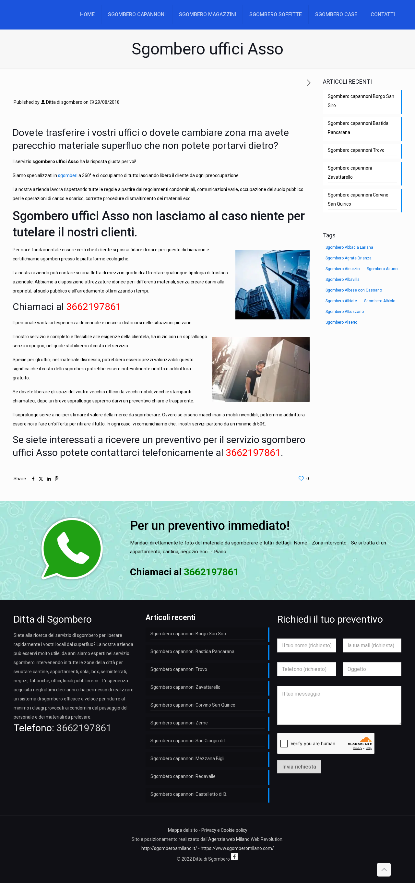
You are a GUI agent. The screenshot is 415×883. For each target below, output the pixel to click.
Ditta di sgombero (64, 102)
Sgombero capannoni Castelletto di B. (188, 794)
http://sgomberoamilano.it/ (169, 848)
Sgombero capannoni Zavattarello (350, 172)
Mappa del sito (183, 830)
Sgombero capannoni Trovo (356, 150)
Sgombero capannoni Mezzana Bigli (187, 758)
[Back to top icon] (384, 870)
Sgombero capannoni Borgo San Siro (361, 101)
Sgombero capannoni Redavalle (183, 776)
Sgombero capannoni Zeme (179, 722)
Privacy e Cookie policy (224, 830)
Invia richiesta (299, 766)
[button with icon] (234, 856)
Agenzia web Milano (229, 839)
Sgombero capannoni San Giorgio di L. (189, 740)
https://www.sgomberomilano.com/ (237, 848)
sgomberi (67, 175)
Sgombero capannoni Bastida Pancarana (358, 128)
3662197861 (84, 728)
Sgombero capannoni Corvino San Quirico (358, 199)
